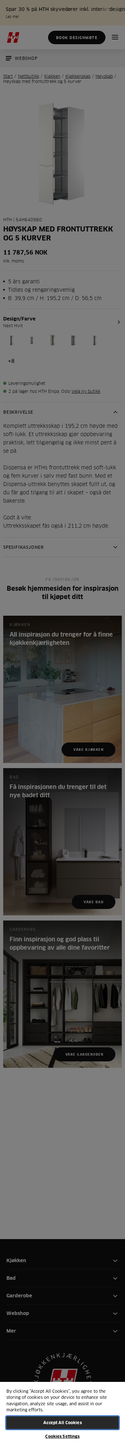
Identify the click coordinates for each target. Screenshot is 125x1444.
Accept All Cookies (62, 1422)
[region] (62, 1412)
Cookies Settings (62, 1436)
